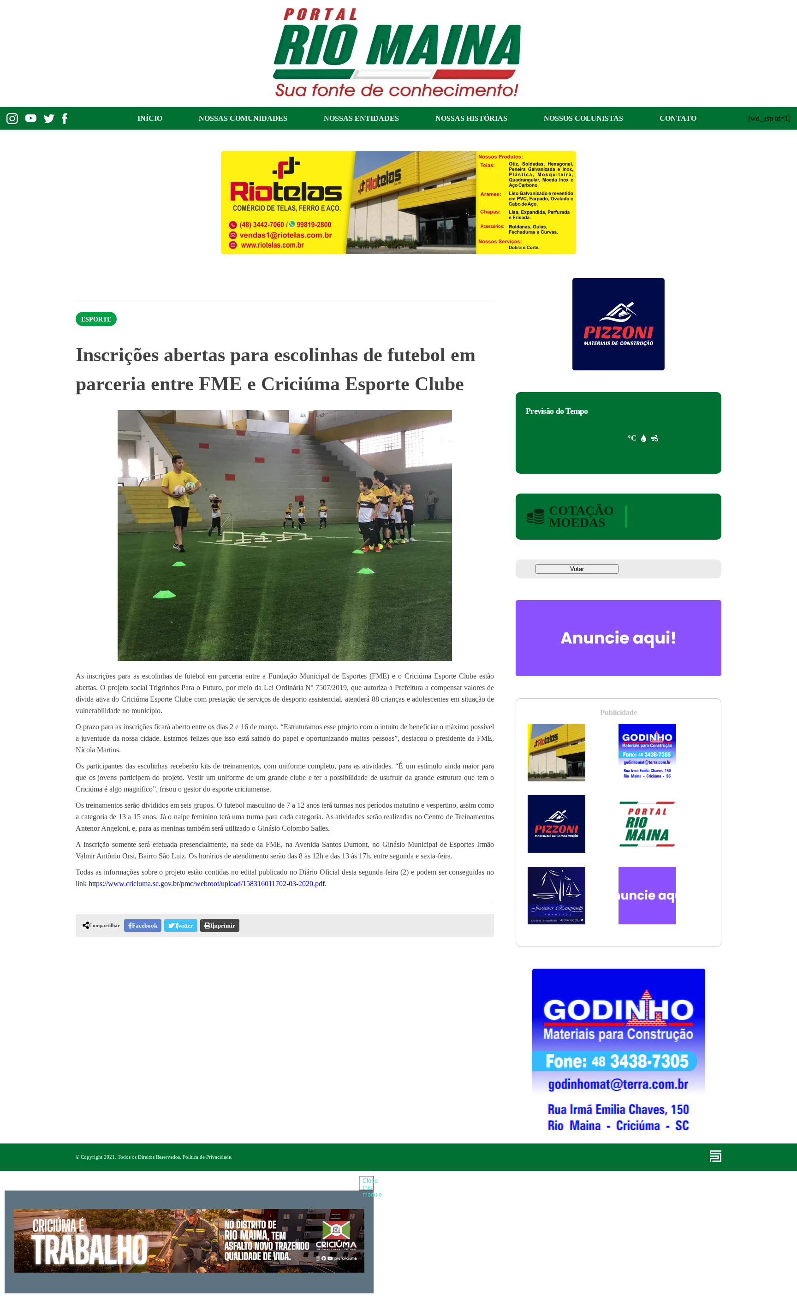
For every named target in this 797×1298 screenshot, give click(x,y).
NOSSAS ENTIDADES (361, 118)
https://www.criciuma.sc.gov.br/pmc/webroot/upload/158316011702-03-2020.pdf (207, 883)
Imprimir (222, 925)
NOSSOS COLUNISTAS (583, 118)
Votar (577, 569)
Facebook (144, 925)
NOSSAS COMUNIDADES (243, 118)
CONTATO (678, 118)
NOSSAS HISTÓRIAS (471, 118)
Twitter (183, 925)
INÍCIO (149, 118)
